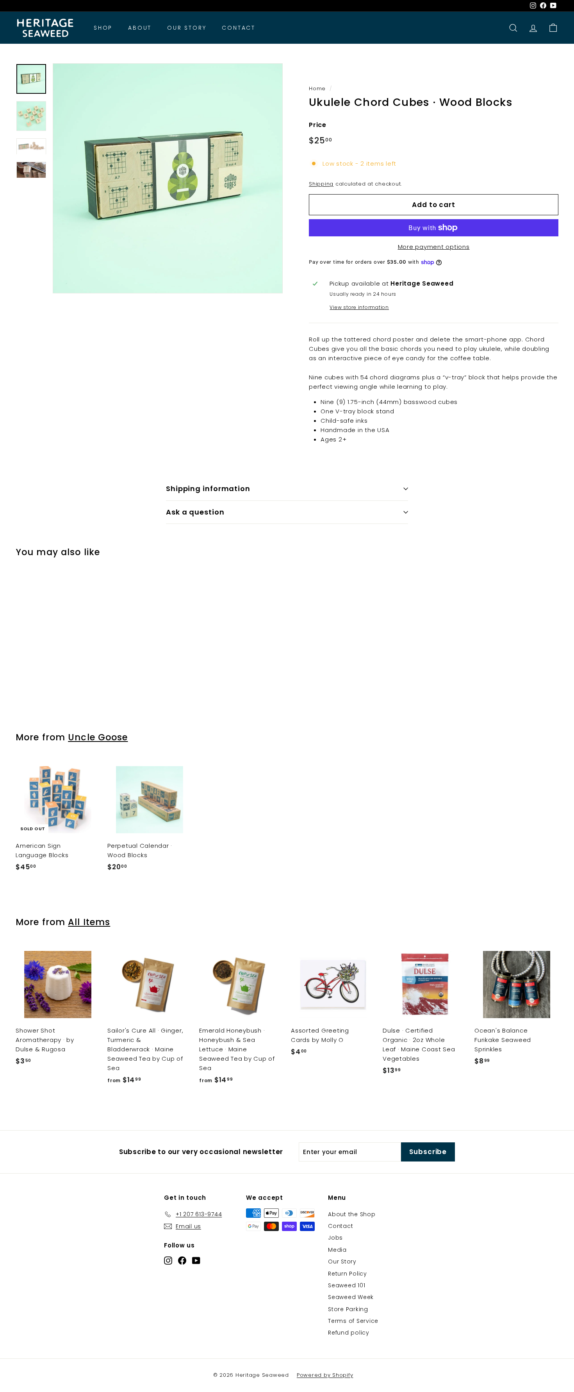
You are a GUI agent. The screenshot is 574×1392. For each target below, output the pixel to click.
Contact (238, 28)
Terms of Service (353, 1321)
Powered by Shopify (325, 1375)
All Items (89, 922)
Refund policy (348, 1333)
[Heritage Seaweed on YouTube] (196, 1260)
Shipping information (208, 488)
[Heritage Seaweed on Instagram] (168, 1260)
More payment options (434, 247)
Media (337, 1250)
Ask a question (195, 512)
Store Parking (348, 1309)
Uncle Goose (98, 737)
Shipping (321, 183)
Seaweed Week (351, 1297)
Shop (103, 28)
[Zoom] (167, 178)
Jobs (335, 1238)
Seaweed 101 (346, 1285)
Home (317, 88)
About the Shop (352, 1214)
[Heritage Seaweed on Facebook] (182, 1260)
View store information (359, 307)
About (140, 28)
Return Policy (347, 1274)
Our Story (186, 28)
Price (317, 124)
